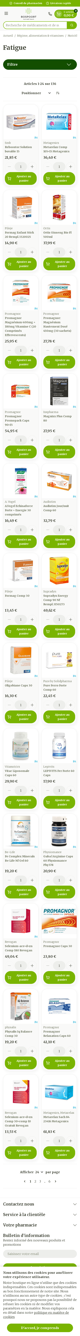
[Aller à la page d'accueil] (29, 14)
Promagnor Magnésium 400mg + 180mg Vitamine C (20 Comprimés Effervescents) (20, 326)
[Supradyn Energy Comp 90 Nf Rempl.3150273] (59, 570)
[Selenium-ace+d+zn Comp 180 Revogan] (20, 920)
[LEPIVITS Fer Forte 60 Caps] (59, 745)
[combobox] (35, 25)
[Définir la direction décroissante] (57, 93)
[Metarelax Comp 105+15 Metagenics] (59, 121)
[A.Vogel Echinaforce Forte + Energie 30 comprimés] (20, 480)
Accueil (8, 35)
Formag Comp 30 (17, 595)
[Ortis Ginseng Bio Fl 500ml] (59, 207)
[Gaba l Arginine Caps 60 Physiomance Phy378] (59, 831)
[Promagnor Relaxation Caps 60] (59, 1006)
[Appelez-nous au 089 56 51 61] (50, 14)
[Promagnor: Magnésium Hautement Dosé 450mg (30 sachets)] (59, 292)
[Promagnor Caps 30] (59, 920)
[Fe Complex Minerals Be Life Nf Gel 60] (20, 831)
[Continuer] (54, 1181)
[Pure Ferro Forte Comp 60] (59, 660)
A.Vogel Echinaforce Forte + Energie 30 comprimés (19, 510)
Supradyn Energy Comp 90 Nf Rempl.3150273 (55, 600)
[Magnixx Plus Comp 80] (59, 391)
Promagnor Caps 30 (57, 946)
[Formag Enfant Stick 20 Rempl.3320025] (20, 207)
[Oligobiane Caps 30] (20, 660)
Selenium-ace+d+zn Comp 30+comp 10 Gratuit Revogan (18, 1121)
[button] (40, 64)
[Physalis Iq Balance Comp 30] (20, 1006)
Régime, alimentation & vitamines (40, 35)
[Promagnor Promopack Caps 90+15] (20, 391)
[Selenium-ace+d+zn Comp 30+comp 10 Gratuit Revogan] (20, 1091)
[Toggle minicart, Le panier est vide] (58, 13)
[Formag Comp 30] (20, 570)
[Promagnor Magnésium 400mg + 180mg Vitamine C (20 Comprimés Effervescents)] (20, 292)
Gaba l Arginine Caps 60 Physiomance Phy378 (58, 861)
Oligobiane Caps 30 (18, 685)
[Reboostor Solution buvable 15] (20, 121)
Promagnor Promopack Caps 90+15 (17, 421)
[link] (25, 1181)
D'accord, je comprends (40, 1328)
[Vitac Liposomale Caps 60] (20, 745)
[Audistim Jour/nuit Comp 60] (59, 480)
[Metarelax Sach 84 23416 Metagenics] (59, 1091)
